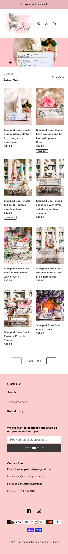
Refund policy (15, 411)
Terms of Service (17, 401)
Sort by (8, 74)
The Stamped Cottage (28, 542)
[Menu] (62, 23)
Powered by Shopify (49, 542)
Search (11, 392)
